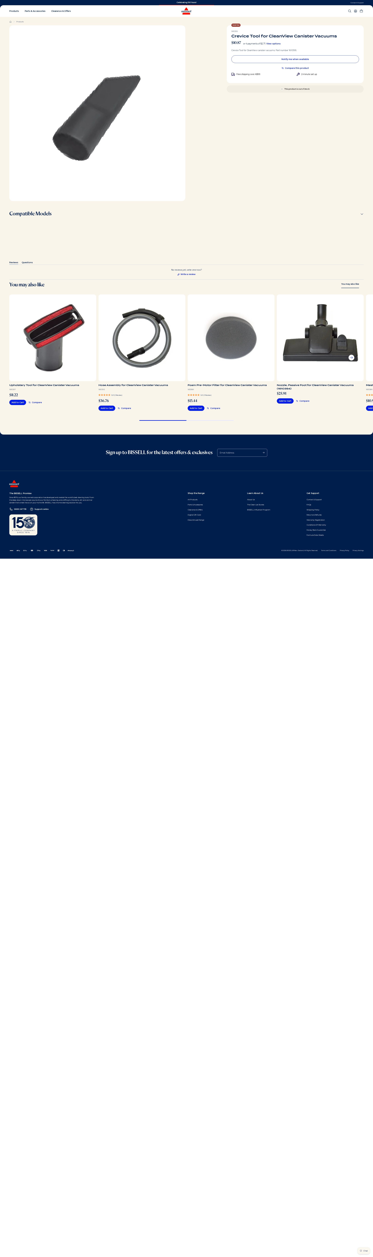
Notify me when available (295, 59)
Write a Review (186, 274)
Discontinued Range (196, 520)
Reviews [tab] (13, 263)
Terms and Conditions (328, 550)
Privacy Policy (344, 550)
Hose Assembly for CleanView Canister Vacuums (133, 385)
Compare (37, 402)
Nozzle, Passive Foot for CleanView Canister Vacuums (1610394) (315, 387)
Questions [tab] (27, 263)
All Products (192, 499)
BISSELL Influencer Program (258, 510)
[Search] (349, 11)
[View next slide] (351, 358)
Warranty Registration (316, 520)
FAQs (309, 505)
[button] (110, 394)
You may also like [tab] (350, 284)
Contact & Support (357, 3)
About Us (251, 499)
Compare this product (297, 68)
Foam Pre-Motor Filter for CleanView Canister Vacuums (227, 385)
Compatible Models (30, 213)
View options (273, 43)
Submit (262, 452)
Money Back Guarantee (316, 530)
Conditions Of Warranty (316, 525)
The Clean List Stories (255, 505)
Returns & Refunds (314, 515)
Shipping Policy (313, 510)
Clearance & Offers (195, 510)
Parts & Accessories (195, 505)
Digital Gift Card (194, 515)
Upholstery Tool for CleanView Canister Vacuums (44, 385)
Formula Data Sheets (315, 535)
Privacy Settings (358, 550)
